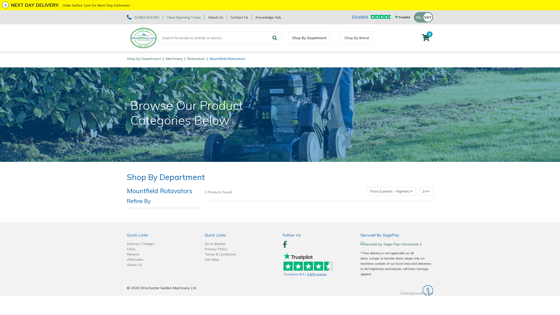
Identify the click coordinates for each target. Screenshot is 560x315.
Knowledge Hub (268, 17)
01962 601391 (147, 17)
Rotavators (196, 58)
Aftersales (135, 259)
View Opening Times (184, 17)
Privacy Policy (216, 249)
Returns (133, 254)
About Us (215, 17)
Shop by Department (144, 58)
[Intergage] (396, 290)
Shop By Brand (357, 38)
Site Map (212, 259)
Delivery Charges (140, 244)
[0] (426, 39)
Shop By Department (309, 38)
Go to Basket (215, 244)
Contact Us (239, 17)
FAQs (131, 249)
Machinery (174, 58)
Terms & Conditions (220, 254)
